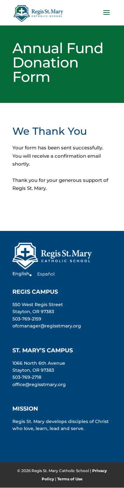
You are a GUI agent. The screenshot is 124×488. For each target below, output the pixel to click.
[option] (44, 274)
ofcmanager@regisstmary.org (46, 326)
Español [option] (46, 274)
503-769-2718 (26, 377)
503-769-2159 (26, 319)
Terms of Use (70, 479)
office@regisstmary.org (39, 384)
